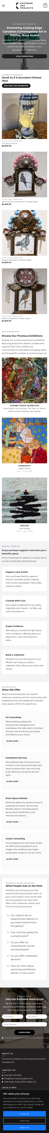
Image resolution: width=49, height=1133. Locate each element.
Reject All (24, 1127)
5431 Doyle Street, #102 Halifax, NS (20, 1082)
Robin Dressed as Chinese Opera (16, 318)
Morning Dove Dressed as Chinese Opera (20, 202)
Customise (25, 1121)
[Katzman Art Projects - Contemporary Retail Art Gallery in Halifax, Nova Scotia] (24, 5)
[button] (3, 6)
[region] (24, 1111)
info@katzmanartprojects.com (18, 1078)
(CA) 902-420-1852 (12, 1075)
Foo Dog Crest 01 (9, 143)
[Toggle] (8, 915)
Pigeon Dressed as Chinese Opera (16, 260)
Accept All (24, 1114)
